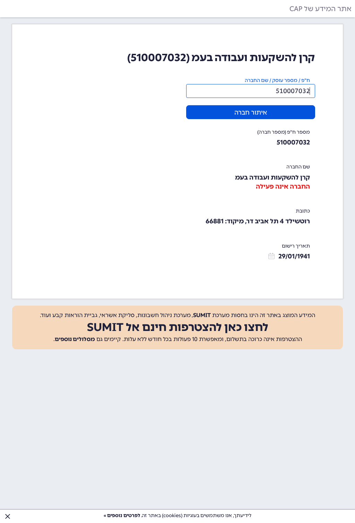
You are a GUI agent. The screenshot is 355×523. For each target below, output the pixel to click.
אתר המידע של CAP (320, 9)
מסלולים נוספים (75, 339)
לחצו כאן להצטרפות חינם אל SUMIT (177, 327)
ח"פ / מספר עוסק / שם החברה (277, 80)
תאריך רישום (296, 246)
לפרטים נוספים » (122, 515)
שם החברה (298, 167)
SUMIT (202, 315)
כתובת (303, 211)
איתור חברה (250, 112)
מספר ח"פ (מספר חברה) (283, 132)
